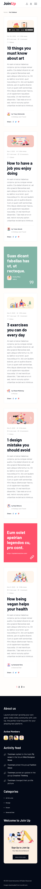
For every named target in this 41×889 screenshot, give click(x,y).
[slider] (30, 30)
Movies (15, 393)
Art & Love (9, 798)
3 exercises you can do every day (17, 329)
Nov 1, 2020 (11, 151)
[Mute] (26, 30)
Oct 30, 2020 (11, 36)
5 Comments (24, 154)
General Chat (17, 667)
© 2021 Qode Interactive (11, 881)
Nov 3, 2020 (11, 313)
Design (8, 803)
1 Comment (23, 39)
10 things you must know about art (19, 53)
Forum (8, 807)
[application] (20, 30)
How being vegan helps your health (18, 603)
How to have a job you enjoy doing (19, 168)
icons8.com (23, 885)
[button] (30, 418)
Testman (11, 754)
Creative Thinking (20, 775)
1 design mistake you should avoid (18, 444)
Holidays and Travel (19, 117)
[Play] (10, 30)
